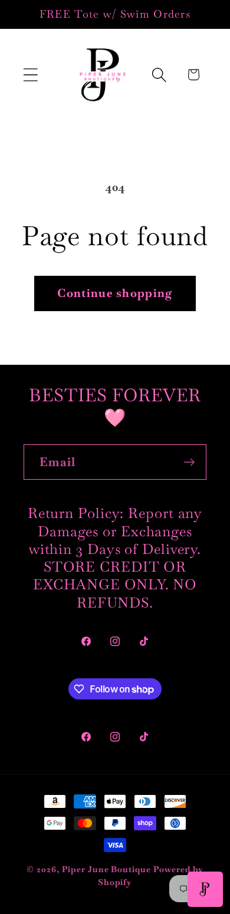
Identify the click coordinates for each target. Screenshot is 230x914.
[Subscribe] (189, 462)
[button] (30, 74)
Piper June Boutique (106, 869)
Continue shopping (114, 293)
